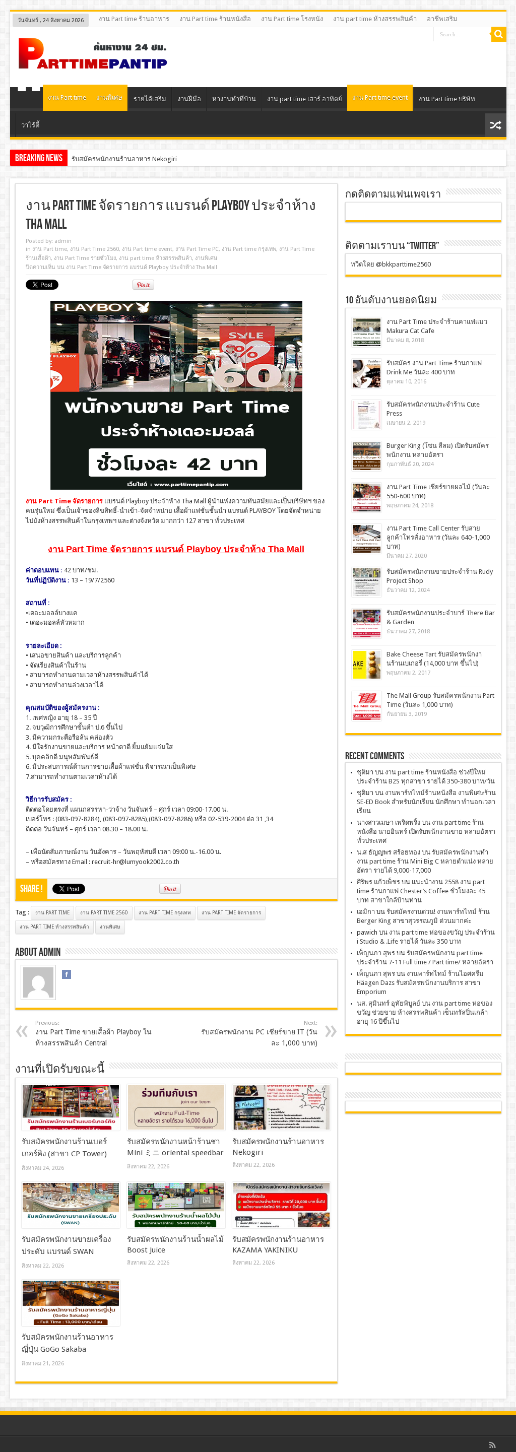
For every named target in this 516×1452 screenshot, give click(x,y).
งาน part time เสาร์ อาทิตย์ (304, 99)
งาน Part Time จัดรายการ (231, 912)
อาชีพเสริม (442, 19)
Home (29, 100)
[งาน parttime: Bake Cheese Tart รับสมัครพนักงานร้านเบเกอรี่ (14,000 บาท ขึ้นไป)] (366, 665)
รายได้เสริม (150, 99)
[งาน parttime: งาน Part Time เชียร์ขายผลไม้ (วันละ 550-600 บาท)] (366, 497)
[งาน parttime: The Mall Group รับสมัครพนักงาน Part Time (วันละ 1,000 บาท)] (366, 706)
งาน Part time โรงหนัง (292, 19)
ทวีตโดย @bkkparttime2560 (391, 264)
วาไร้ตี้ (30, 125)
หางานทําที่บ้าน (234, 99)
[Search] (498, 34)
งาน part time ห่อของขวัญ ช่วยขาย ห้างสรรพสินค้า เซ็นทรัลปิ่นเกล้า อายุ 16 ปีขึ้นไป (424, 1012)
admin (63, 241)
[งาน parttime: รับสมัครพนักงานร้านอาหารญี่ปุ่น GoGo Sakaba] (71, 1303)
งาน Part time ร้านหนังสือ (215, 19)
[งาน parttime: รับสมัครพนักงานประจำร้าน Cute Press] (366, 415)
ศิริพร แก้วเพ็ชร (378, 882)
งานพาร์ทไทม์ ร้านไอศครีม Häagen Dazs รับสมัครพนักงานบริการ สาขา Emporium (420, 983)
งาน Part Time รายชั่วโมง (85, 258)
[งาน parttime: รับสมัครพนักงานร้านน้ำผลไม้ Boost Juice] (176, 1205)
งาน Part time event (380, 97)
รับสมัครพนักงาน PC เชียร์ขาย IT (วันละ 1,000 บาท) (259, 1033)
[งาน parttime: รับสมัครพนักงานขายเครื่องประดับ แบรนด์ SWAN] (71, 1205)
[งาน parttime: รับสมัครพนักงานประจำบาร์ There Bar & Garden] (366, 623)
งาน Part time (67, 97)
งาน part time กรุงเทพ (165, 912)
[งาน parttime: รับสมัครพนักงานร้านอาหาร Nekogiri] (281, 1107)
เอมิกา (366, 911)
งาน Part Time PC (197, 249)
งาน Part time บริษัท (447, 99)
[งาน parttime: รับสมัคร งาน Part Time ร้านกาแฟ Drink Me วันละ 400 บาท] (366, 373)
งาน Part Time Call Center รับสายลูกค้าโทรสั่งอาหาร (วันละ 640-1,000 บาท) (438, 537)
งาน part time (52, 912)
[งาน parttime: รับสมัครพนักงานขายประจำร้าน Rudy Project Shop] (366, 582)
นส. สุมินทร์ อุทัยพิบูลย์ (388, 1003)
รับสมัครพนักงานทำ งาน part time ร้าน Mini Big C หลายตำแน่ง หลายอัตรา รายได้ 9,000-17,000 (425, 861)
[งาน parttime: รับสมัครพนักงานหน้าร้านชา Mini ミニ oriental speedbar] (176, 1107)
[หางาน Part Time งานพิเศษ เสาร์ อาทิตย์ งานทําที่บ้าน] (93, 62)
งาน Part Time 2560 (94, 249)
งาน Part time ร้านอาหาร (134, 19)
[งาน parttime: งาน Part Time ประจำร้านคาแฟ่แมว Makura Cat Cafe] (366, 332)
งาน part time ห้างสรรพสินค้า (375, 19)
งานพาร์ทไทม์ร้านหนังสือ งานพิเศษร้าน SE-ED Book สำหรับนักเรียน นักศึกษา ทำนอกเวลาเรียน (426, 802)
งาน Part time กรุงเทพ (249, 249)
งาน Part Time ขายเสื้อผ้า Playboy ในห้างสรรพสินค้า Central (93, 1033)
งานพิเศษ (109, 97)
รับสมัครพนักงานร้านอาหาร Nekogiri (124, 159)
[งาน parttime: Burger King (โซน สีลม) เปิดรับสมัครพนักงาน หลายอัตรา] (366, 456)
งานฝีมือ (189, 99)
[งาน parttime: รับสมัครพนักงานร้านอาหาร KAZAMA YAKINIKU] (281, 1205)
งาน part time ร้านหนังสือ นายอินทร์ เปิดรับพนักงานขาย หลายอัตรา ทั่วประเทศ (426, 831)
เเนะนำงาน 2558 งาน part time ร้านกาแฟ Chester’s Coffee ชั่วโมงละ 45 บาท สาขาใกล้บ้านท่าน (421, 891)
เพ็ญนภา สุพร (376, 953)
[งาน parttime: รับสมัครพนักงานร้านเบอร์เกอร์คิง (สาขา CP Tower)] (71, 1107)
